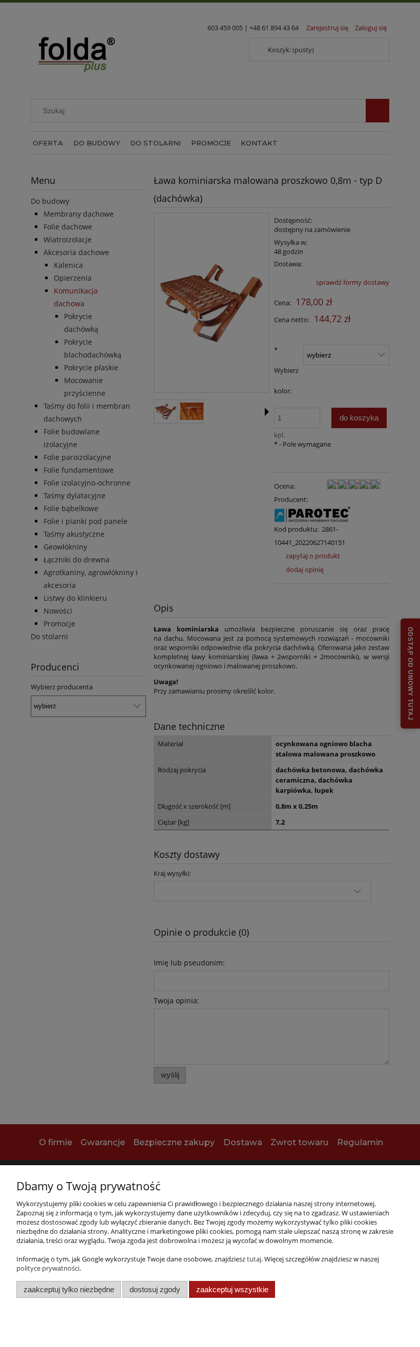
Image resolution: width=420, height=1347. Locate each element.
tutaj (254, 1259)
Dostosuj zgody (155, 1289)
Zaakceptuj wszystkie (232, 1289)
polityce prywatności (47, 1268)
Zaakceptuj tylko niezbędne (69, 1289)
